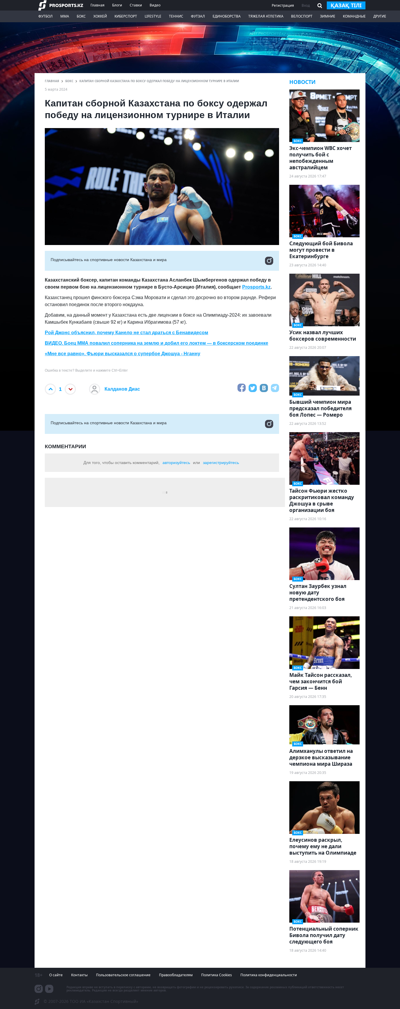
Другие (379, 16)
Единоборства (227, 16)
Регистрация (283, 5)
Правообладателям (176, 974)
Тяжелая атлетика (265, 16)
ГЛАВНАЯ (52, 81)
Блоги (117, 5)
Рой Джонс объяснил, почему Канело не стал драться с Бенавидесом (126, 332)
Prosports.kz (256, 286)
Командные (354, 16)
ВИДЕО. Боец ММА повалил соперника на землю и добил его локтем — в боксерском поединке (156, 343)
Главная (97, 5)
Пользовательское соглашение (123, 974)
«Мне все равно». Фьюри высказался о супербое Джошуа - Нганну (122, 353)
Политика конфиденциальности (268, 974)
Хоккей (100, 16)
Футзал (198, 16)
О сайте (56, 974)
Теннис (176, 16)
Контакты (79, 974)
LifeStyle (153, 16)
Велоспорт (301, 16)
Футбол (45, 16)
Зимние (327, 16)
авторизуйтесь (176, 462)
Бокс (81, 16)
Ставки (136, 5)
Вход (306, 5)
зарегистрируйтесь (221, 462)
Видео (155, 5)
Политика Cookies (216, 974)
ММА (64, 16)
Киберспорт (125, 16)
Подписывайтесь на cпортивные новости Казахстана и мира (109, 259)
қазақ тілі (346, 5)
